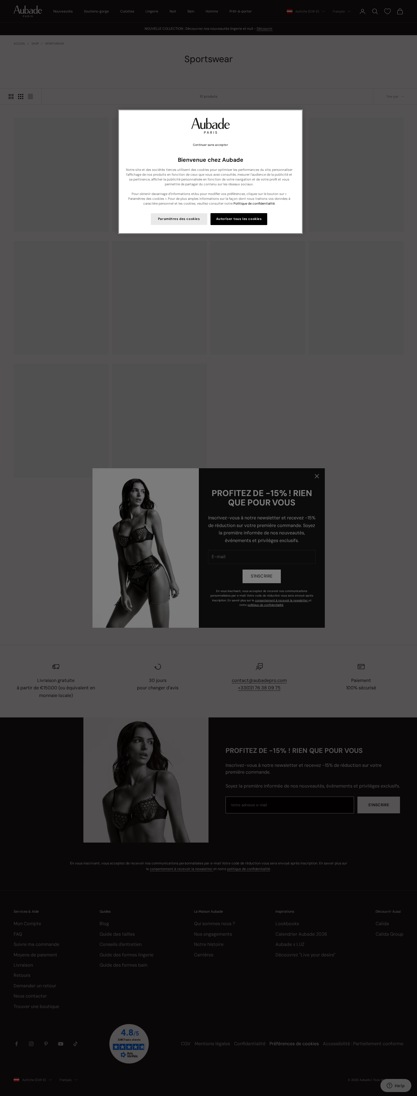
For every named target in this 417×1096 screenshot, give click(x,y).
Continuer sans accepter (210, 145)
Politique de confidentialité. (254, 203)
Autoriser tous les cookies (239, 219)
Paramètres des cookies (179, 219)
